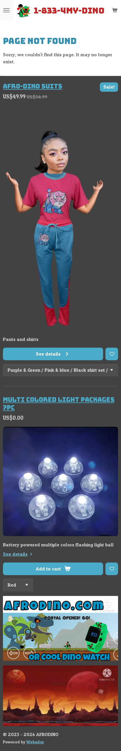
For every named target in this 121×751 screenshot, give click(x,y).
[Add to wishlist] (111, 354)
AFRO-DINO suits (32, 86)
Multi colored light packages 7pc (59, 403)
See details (15, 554)
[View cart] (114, 10)
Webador (35, 742)
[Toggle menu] (6, 10)
